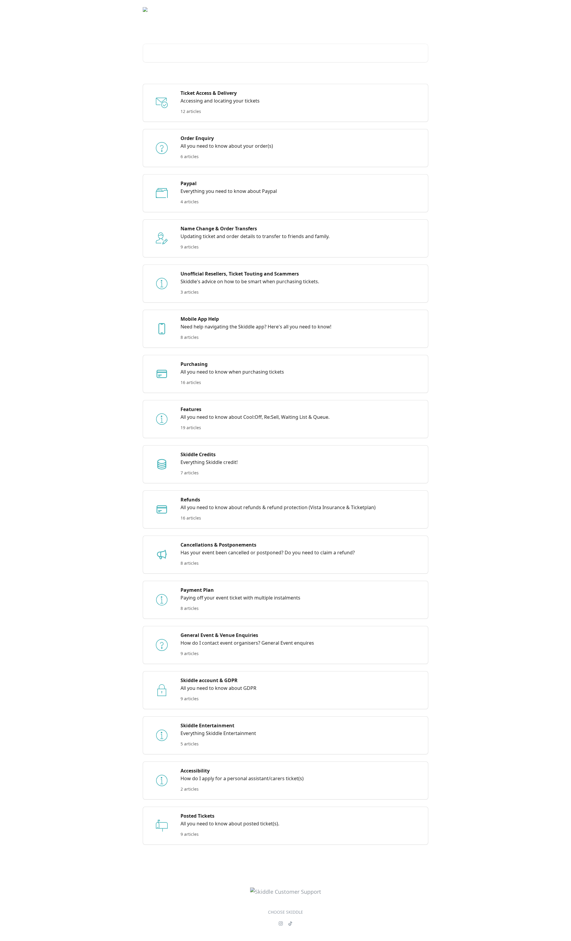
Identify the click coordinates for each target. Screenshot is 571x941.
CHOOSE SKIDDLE (285, 912)
